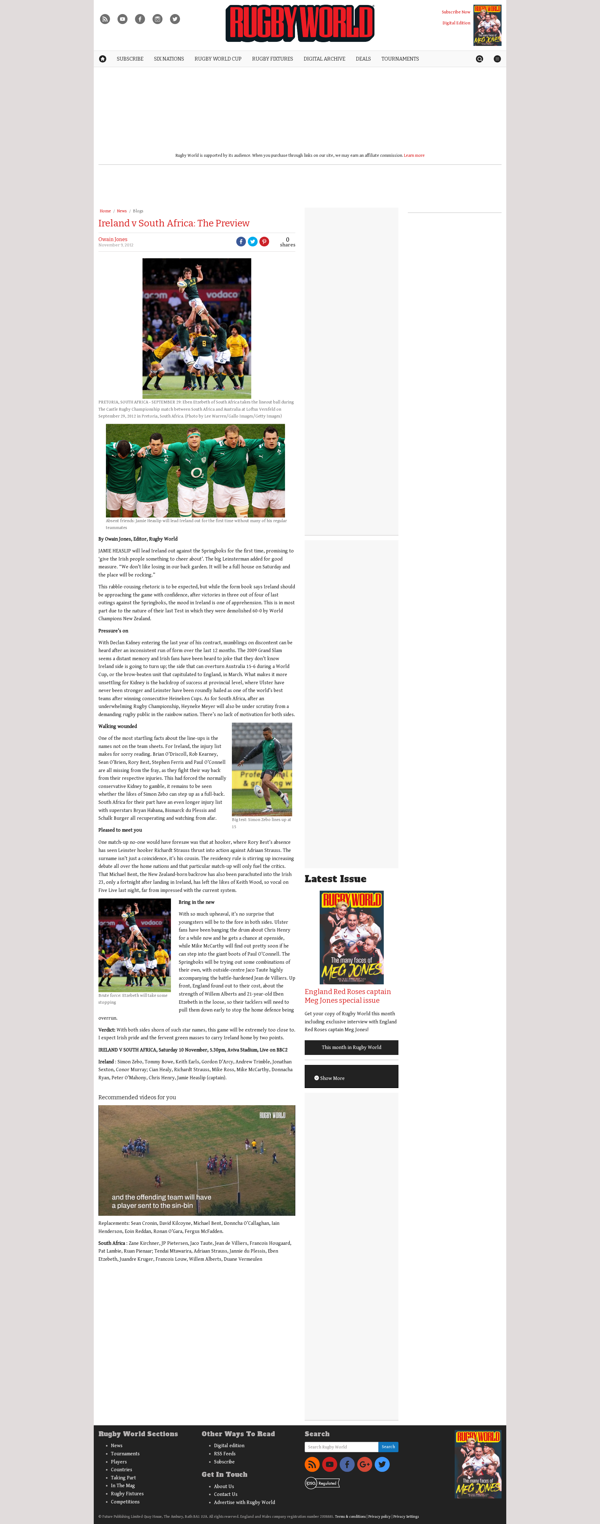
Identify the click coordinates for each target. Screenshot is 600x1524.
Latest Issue (336, 879)
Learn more (414, 155)
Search (388, 1446)
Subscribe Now (456, 12)
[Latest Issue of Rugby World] (487, 25)
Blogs (138, 211)
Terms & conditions (350, 1517)
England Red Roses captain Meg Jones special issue (348, 996)
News (122, 211)
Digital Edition (456, 23)
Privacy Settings (406, 1517)
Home (105, 211)
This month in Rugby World (351, 1048)
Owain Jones (113, 239)
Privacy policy (379, 1517)
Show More (332, 1078)
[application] (196, 1160)
